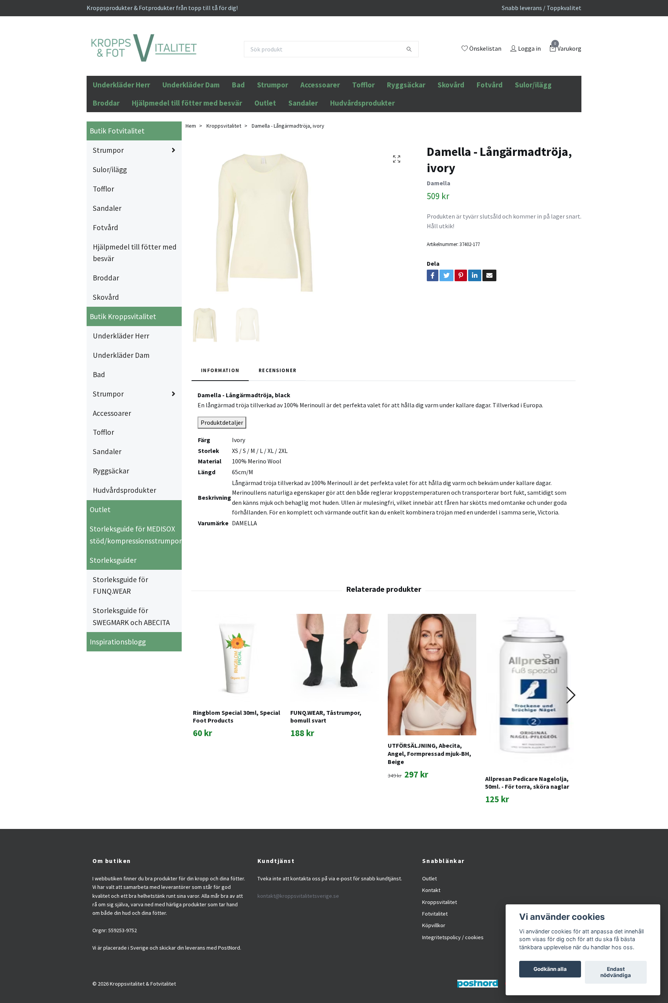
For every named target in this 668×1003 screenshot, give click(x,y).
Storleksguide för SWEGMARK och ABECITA (131, 658)
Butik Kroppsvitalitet (123, 358)
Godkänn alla (550, 969)
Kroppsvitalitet (223, 167)
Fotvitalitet (435, 955)
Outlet (265, 144)
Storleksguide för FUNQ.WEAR (120, 626)
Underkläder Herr (121, 126)
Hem (191, 167)
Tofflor (363, 126)
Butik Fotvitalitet (117, 172)
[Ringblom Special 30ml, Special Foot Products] (237, 699)
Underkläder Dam (191, 126)
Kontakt (431, 931)
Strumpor (272, 126)
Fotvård (490, 126)
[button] (570, 736)
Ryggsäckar (406, 126)
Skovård (451, 126)
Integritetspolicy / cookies (453, 978)
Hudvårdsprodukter (362, 144)
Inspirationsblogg (118, 683)
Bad (238, 126)
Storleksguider (113, 601)
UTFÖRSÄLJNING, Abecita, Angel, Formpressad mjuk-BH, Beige (429, 795)
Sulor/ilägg (533, 126)
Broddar (106, 144)
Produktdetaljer (222, 464)
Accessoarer (320, 126)
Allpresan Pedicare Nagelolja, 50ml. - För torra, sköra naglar (527, 824)
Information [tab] (220, 411)
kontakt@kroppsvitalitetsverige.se (298, 937)
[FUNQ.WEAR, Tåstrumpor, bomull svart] (334, 699)
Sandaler (303, 144)
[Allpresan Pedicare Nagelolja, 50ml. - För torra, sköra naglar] (529, 732)
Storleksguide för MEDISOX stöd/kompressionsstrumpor (136, 576)
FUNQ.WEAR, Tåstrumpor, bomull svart (325, 758)
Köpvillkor (433, 967)
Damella (438, 225)
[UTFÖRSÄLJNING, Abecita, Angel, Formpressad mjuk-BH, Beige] (432, 716)
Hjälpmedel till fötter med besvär (187, 144)
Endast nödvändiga (615, 972)
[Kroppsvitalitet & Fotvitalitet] (195, 70)
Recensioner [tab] (278, 411)
